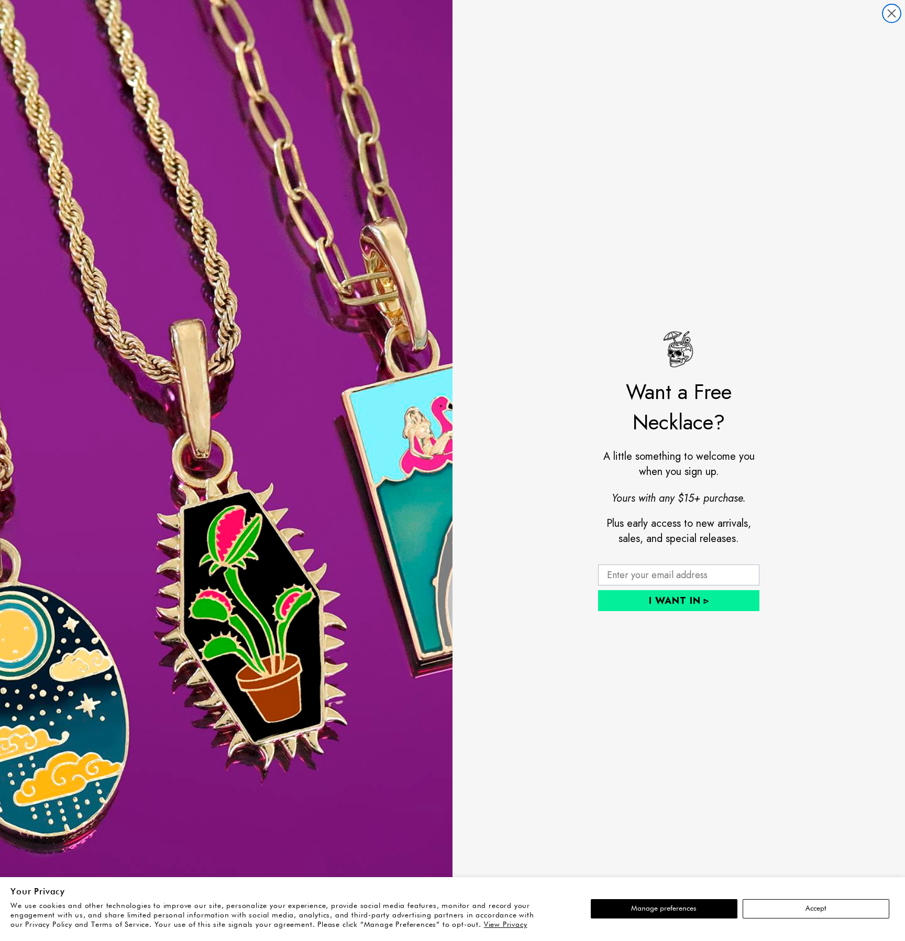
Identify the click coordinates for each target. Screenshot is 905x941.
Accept (815, 908)
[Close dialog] (891, 13)
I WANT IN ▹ (679, 600)
